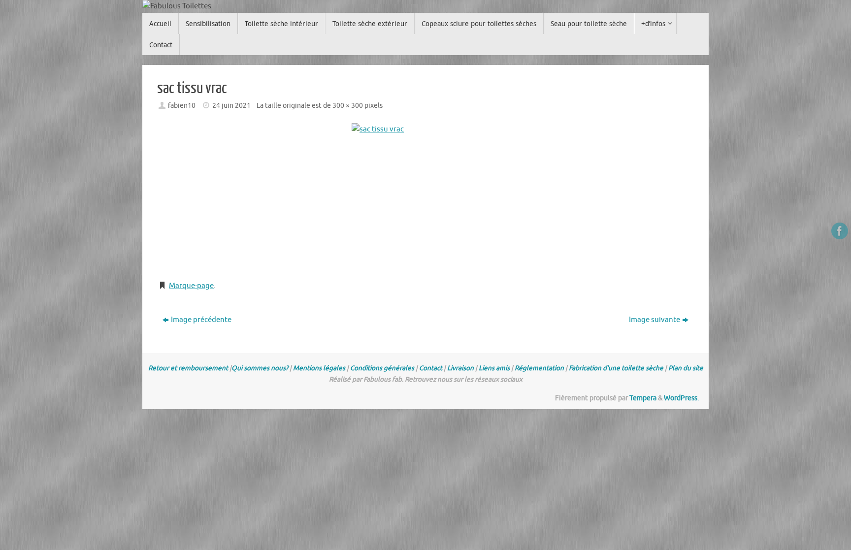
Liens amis (494, 368)
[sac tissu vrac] (425, 197)
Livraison (460, 368)
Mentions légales (319, 368)
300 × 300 (347, 105)
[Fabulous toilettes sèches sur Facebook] (839, 231)
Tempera (642, 398)
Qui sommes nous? (259, 368)
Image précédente (201, 319)
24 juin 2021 (231, 105)
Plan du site (685, 368)
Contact (430, 368)
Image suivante (654, 319)
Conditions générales (382, 368)
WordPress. (681, 398)
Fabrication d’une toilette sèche (616, 368)
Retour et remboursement (188, 368)
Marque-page (191, 286)
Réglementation (539, 368)
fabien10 (182, 105)
